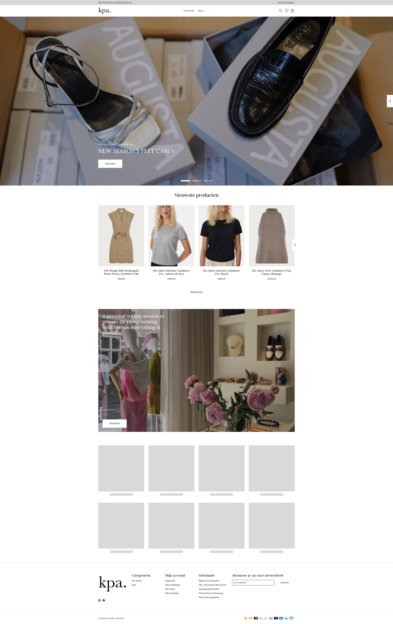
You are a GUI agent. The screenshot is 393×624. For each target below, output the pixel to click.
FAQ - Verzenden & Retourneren (212, 585)
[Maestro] (276, 618)
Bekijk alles (196, 292)
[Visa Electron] (271, 618)
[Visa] (261, 618)
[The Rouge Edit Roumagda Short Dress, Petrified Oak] (121, 235)
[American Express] (281, 618)
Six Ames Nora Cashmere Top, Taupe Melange (272, 272)
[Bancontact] (266, 618)
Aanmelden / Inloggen (286, 3)
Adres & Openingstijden (209, 597)
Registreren (170, 581)
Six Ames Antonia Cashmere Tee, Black (221, 272)
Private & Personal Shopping (211, 593)
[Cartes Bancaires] (291, 618)
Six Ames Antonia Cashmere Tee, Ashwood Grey (171, 272)
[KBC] (286, 618)
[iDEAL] (251, 618)
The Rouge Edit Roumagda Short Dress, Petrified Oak (121, 272)
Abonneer (284, 582)
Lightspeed (128, 618)
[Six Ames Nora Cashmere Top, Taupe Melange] (272, 235)
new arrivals (188, 11)
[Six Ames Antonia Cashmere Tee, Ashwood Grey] (171, 235)
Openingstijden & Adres (209, 589)
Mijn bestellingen (172, 585)
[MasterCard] (256, 618)
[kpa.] (104, 10)
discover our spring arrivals (190, 163)
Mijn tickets (170, 589)
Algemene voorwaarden (209, 581)
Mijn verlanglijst (172, 593)
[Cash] (246, 618)
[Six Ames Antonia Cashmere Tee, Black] (222, 235)
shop (134, 585)
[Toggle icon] (280, 11)
